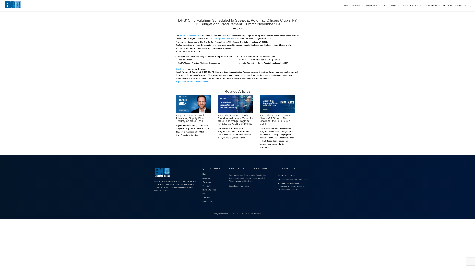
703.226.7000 (289, 175)
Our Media (370, 6)
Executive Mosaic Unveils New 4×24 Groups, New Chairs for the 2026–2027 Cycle (275, 119)
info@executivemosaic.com (295, 179)
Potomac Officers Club (189, 36)
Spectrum (206, 186)
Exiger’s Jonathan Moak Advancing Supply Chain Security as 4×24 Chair (190, 118)
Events (384, 6)
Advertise (206, 198)
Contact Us (460, 6)
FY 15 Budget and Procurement (223, 39)
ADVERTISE (447, 6)
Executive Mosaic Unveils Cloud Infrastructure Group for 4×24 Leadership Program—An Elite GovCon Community (235, 119)
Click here (180, 69)
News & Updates (433, 6)
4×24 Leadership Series (412, 6)
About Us (356, 6)
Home (346, 6)
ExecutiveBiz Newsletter (239, 186)
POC (204, 194)
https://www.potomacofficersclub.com (192, 81)
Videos (394, 6)
